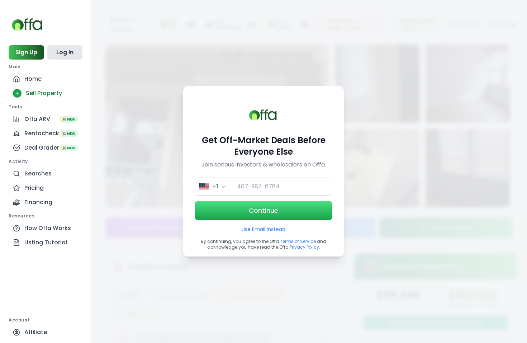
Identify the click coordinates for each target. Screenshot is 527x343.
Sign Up (26, 52)
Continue (263, 210)
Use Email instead (263, 229)
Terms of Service (298, 241)
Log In (64, 52)
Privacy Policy (304, 247)
